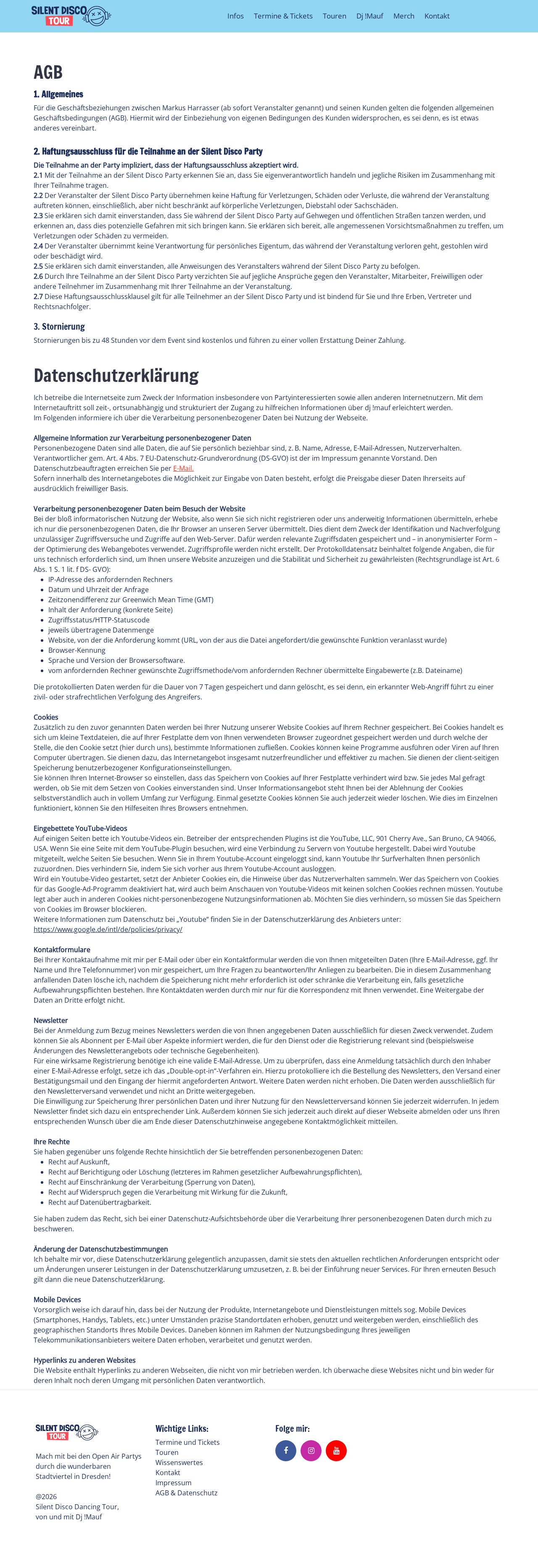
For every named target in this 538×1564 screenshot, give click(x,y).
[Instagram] (311, 1450)
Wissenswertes (179, 1462)
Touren (334, 16)
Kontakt (437, 16)
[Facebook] (285, 1450)
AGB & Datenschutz (187, 1492)
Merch (403, 16)
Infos (235, 16)
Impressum (174, 1482)
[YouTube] (336, 1450)
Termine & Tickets (283, 16)
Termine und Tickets (188, 1442)
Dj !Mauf (369, 16)
